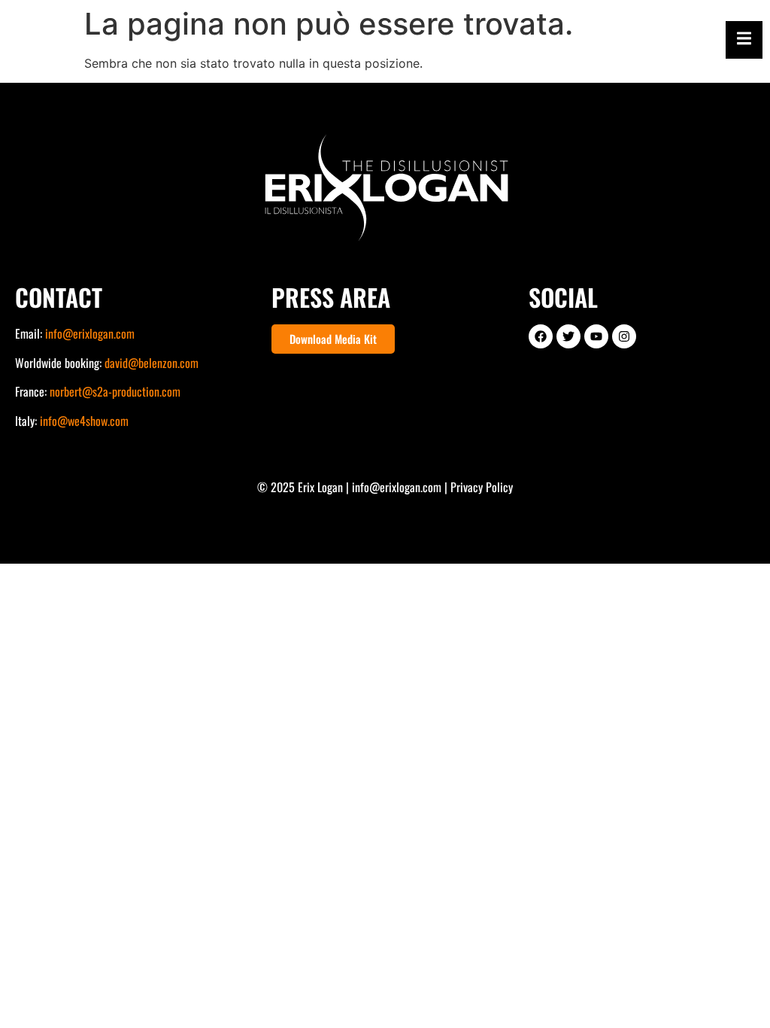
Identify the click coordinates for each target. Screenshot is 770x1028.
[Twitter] (568, 336)
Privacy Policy (481, 487)
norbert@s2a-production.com (115, 391)
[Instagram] (624, 336)
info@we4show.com (84, 421)
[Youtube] (596, 336)
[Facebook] (541, 336)
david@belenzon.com (152, 363)
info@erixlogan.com (90, 333)
